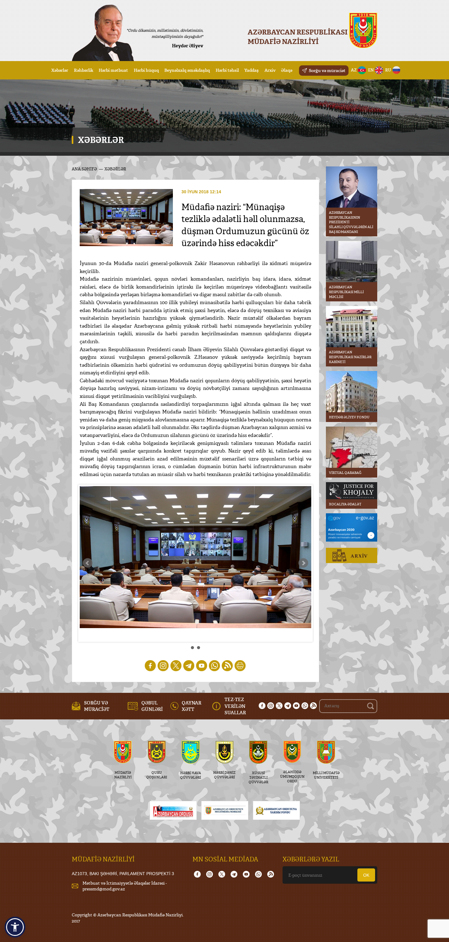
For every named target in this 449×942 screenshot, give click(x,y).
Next (303, 563)
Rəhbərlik (83, 70)
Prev (88, 563)
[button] (15, 927)
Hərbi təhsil (227, 70)
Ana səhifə (84, 169)
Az (354, 70)
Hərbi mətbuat (113, 70)
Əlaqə (286, 70)
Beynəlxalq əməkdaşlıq (187, 70)
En (371, 70)
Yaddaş (251, 70)
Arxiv (270, 70)
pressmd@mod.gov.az (103, 889)
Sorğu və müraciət (327, 70)
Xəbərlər (59, 70)
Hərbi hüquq (146, 70)
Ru (388, 70)
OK (366, 875)
